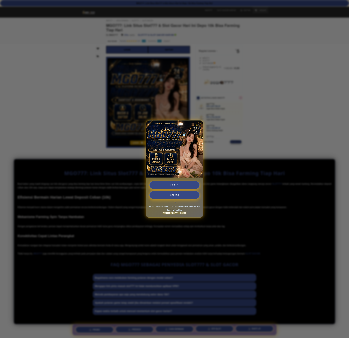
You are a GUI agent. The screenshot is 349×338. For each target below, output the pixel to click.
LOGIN (174, 185)
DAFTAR (174, 194)
